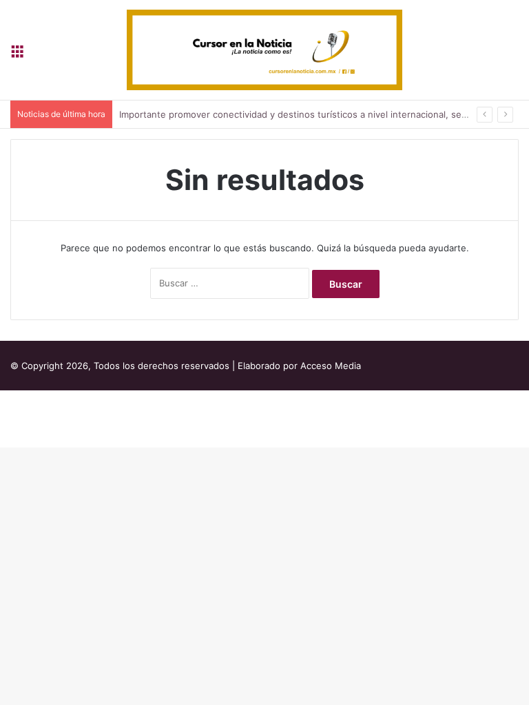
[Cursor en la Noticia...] (264, 50)
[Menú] (17, 54)
